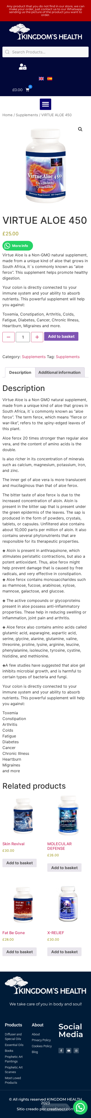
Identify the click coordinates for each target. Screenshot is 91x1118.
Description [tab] (20, 372)
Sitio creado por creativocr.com (45, 1109)
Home (7, 115)
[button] (21, 90)
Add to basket (61, 336)
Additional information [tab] (59, 372)
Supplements (27, 115)
